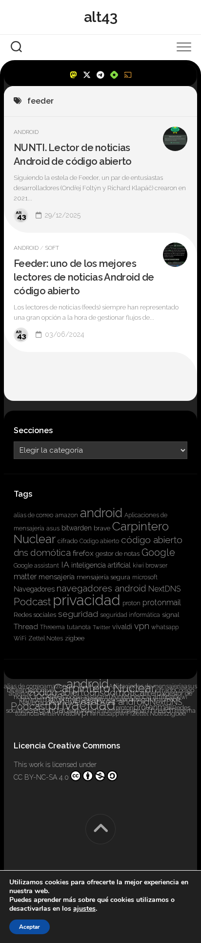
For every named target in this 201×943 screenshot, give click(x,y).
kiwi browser (150, 565)
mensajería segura (103, 577)
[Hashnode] (114, 75)
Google (158, 552)
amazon (66, 515)
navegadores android (101, 588)
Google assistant (36, 565)
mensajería (57, 576)
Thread (26, 626)
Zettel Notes (45, 638)
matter (25, 576)
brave (102, 528)
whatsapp (165, 627)
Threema (52, 627)
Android (26, 132)
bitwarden (76, 528)
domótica (50, 552)
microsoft (145, 577)
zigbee (74, 638)
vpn (141, 626)
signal (171, 614)
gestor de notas (118, 553)
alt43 (101, 16)
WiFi (20, 638)
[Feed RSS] (128, 75)
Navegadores (34, 589)
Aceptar (29, 927)
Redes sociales (35, 614)
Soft (52, 247)
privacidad (87, 600)
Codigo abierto (99, 541)
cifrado (68, 541)
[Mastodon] (73, 75)
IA (65, 564)
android (101, 512)
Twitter (101, 627)
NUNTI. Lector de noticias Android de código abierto (73, 154)
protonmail (161, 602)
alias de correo (33, 515)
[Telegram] (100, 75)
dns (21, 553)
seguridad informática (130, 615)
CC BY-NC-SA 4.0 (41, 777)
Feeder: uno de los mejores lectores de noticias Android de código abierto (84, 277)
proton (131, 603)
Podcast (32, 602)
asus (53, 528)
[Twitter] (87, 75)
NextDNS (164, 588)
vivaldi (122, 627)
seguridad (78, 614)
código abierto (151, 539)
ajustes (84, 908)
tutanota (79, 627)
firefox (83, 553)
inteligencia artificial (101, 565)
